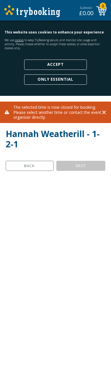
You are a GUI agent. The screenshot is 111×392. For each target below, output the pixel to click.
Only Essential (55, 79)
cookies (19, 40)
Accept (55, 64)
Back (29, 165)
